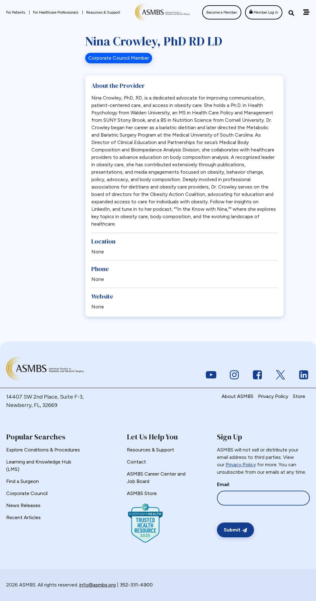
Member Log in (265, 12)
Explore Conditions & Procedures (43, 450)
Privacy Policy (273, 396)
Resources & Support (103, 12)
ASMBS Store (142, 493)
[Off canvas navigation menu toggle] (306, 12)
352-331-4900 (136, 585)
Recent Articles (23, 517)
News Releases (23, 505)
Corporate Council (27, 493)
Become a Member (221, 12)
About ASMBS (237, 396)
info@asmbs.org (97, 585)
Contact (136, 462)
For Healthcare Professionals (56, 12)
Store (299, 396)
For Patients (16, 12)
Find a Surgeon (22, 481)
